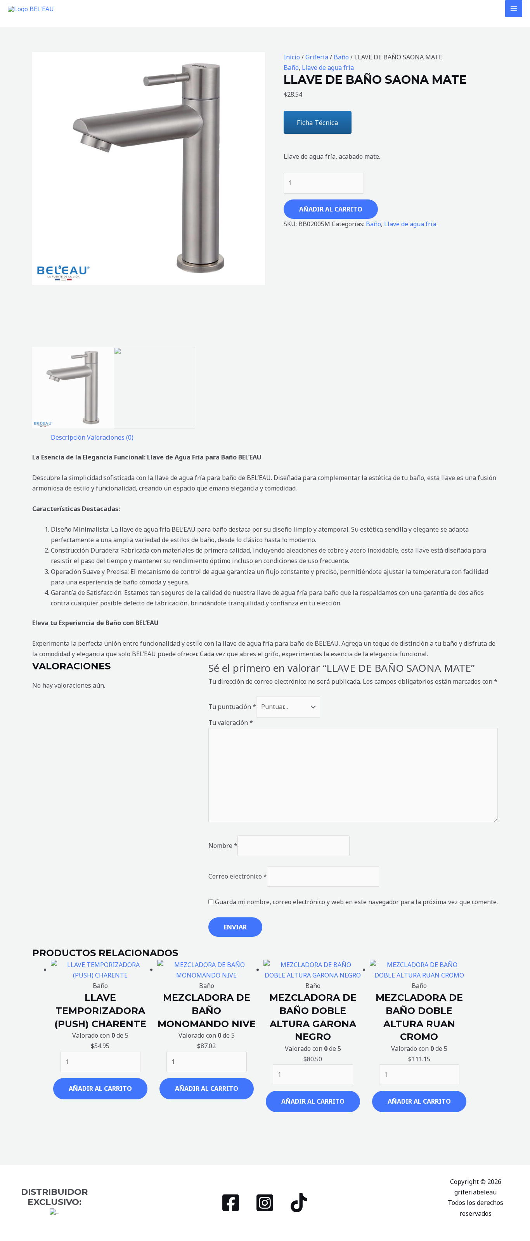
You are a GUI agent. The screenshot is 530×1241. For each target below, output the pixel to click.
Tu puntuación (232, 706)
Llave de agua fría (328, 67)
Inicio (292, 57)
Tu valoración (230, 722)
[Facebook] (230, 1202)
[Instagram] (264, 1202)
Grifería (316, 57)
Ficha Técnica (317, 122)
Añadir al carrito (330, 209)
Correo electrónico (237, 876)
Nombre (222, 845)
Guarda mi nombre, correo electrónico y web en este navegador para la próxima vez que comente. (356, 902)
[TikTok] (298, 1202)
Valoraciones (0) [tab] (110, 437)
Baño (341, 57)
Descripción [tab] (68, 437)
